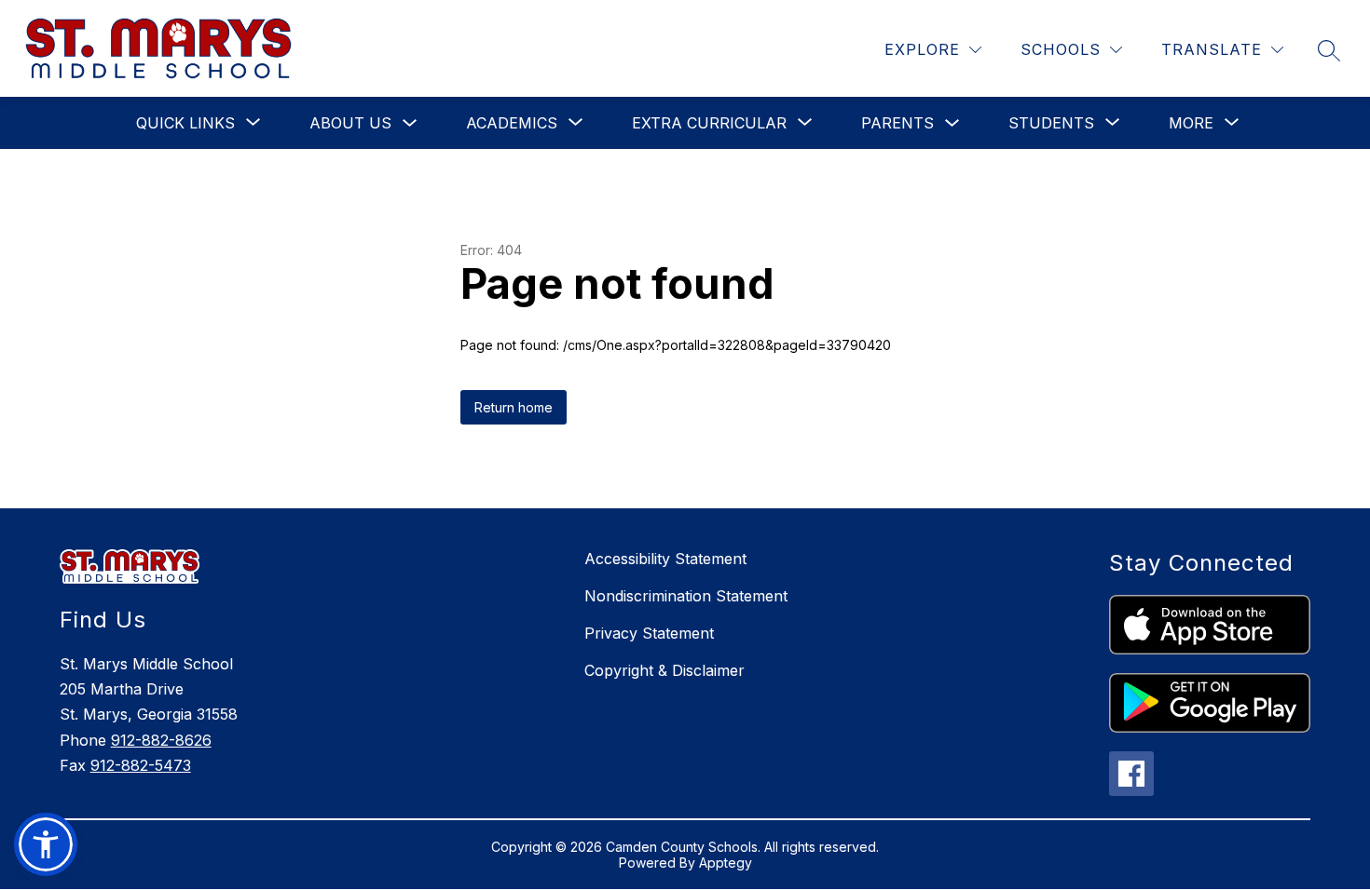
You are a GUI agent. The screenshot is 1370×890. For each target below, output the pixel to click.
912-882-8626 (161, 740)
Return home (513, 407)
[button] (46, 844)
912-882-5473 (140, 765)
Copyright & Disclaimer (664, 670)
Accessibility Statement (665, 558)
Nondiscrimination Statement (686, 596)
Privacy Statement (649, 633)
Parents (897, 123)
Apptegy (725, 862)
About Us (350, 123)
